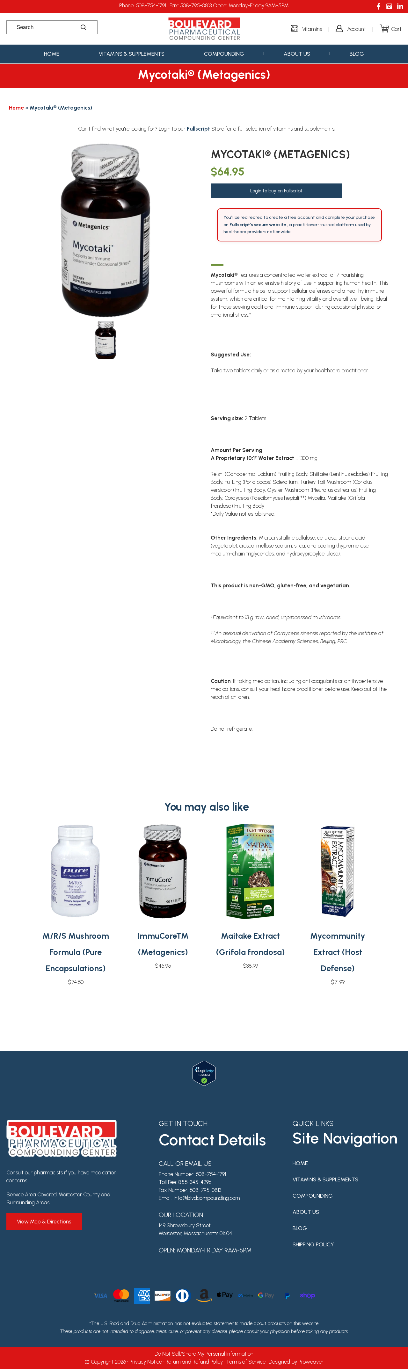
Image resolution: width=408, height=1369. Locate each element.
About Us (297, 54)
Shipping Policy (313, 1244)
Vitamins (312, 29)
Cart (396, 29)
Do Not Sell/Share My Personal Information (204, 1354)
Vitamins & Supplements (131, 54)
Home (51, 54)
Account (356, 29)
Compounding (224, 54)
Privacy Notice (145, 1361)
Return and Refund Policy (194, 1361)
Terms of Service (246, 1361)
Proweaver (311, 1361)
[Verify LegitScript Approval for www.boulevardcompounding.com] (204, 1064)
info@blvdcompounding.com (207, 1198)
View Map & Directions (44, 1221)
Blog (357, 54)
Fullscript (199, 128)
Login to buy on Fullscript (276, 191)
